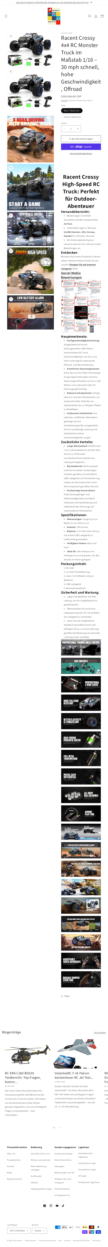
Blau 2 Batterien (72, 110)
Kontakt (10, 1166)
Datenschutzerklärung (47, 1241)
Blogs (9, 1172)
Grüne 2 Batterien (74, 117)
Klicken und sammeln (40, 1160)
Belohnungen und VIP (64, 1172)
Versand (64, 100)
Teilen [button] (67, 996)
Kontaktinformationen (81, 1241)
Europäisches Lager (87, 1169)
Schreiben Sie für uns (40, 1153)
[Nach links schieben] (48, 1127)
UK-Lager (82, 1176)
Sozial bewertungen (64, 1153)
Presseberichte (14, 1160)
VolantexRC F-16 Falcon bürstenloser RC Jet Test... (74, 1075)
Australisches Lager (87, 1163)
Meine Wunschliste (63, 1160)
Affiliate (34, 1182)
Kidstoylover (17, 1241)
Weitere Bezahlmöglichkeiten (81, 153)
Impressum (96, 1241)
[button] (6, 16)
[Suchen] (90, 16)
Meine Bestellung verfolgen (39, 1168)
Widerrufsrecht (30, 1241)
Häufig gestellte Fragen (41, 1189)
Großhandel (36, 1176)
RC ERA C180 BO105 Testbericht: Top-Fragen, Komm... (23, 1077)
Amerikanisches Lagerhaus (85, 1155)
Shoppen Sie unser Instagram (63, 1181)
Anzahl (63, 123)
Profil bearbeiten (62, 1189)
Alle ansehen (100, 1032)
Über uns (11, 1153)
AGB (59, 1241)
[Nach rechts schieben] (60, 1127)
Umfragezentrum (62, 1195)
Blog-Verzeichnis (14, 1179)
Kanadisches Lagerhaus (89, 1182)
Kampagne (59, 1166)
